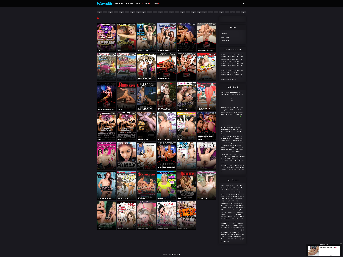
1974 (242, 54)
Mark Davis (223, 241)
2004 (242, 68)
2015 (223, 75)
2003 (237, 68)
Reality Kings (224, 114)
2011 (228, 72)
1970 (223, 54)
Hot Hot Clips (225, 163)
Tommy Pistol (226, 207)
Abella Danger (237, 230)
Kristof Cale (238, 227)
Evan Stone (238, 207)
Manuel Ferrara (235, 192)
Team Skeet (228, 158)
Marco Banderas (225, 198)
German (234, 79)
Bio (230, 185)
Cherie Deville (237, 221)
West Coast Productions (227, 132)
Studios (138, 3)
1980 (223, 59)
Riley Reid (237, 223)
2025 (223, 79)
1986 (228, 61)
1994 (242, 63)
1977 (233, 57)
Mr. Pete (240, 187)
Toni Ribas (228, 216)
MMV (222, 136)
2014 (242, 72)
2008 (237, 70)
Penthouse (236, 140)
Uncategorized (226, 40)
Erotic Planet (224, 156)
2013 (237, 72)
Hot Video (230, 169)
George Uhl (239, 212)
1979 (242, 57)
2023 (237, 77)
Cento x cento (224, 140)
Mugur (234, 232)
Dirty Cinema (241, 169)
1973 (237, 54)
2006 (228, 70)
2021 (228, 77)
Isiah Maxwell (237, 205)
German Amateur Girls (231, 165)
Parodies (224, 33)
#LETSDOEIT (236, 138)
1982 (233, 59)
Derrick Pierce (224, 205)
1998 (237, 66)
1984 (242, 59)
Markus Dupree (240, 216)
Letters (155, 3)
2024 (242, 77)
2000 (223, 68)
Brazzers (223, 127)
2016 (228, 75)
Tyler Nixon (225, 232)
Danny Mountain (230, 201)
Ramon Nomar (229, 190)
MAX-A (236, 154)
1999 (242, 66)
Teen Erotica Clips (234, 134)
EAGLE (235, 112)
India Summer (226, 214)
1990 (223, 63)
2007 (233, 70)
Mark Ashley (233, 203)
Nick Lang (227, 227)
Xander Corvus (226, 210)
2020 (223, 77)
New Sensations (225, 94)
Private (237, 94)
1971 (228, 54)
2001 (228, 68)
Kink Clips (233, 127)
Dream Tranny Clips (236, 161)
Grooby (233, 167)
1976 (228, 57)
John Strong (235, 196)
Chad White (234, 234)
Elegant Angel (233, 92)
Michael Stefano (238, 225)
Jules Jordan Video (226, 152)
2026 (228, 79)
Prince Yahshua (239, 214)
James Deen (229, 187)
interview (227, 219)
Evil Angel (223, 110)
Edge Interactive (238, 163)
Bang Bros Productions (238, 156)
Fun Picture (235, 147)
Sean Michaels (236, 239)
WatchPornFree (175, 254)
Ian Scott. (237, 219)
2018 (237, 75)
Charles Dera (224, 239)
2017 (233, 75)
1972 (233, 54)
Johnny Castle (226, 223)
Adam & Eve (234, 110)
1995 (223, 66)
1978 (237, 57)
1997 (233, 66)
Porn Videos (129, 3)
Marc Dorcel (224, 145)
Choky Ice (223, 234)
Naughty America (233, 143)
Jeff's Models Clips (226, 149)
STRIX (237, 152)
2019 (242, 75)
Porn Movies (119, 3)
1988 (237, 61)
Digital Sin (223, 107)
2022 (233, 77)
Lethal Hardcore (230, 125)
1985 (223, 61)
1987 (233, 61)
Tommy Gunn (224, 194)
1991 (228, 63)
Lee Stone (228, 212)
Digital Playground (233, 136)
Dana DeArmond (233, 236)
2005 (223, 70)
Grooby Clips (224, 147)
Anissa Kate (225, 230)
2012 (233, 72)
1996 (228, 66)
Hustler (222, 143)
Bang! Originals (225, 112)
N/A (223, 92)
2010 (223, 72)
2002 (233, 68)
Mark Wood (236, 194)
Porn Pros (234, 145)
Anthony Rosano (240, 210)
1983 (237, 59)
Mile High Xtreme (225, 154)
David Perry (224, 196)
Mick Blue (239, 185)
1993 (237, 63)
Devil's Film (236, 129)
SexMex (238, 149)
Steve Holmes (238, 198)
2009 (242, 70)
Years (147, 3)
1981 (228, 59)
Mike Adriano (225, 225)
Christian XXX (225, 221)
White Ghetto (224, 138)
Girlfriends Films (237, 114)
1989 (242, 61)
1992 (233, 63)
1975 (223, 57)
